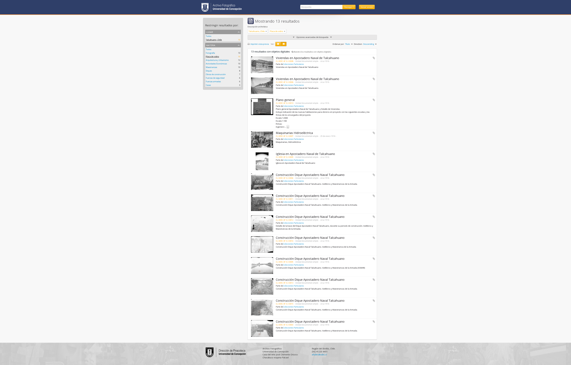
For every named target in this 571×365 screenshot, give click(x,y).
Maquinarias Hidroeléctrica (294, 133)
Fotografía (210, 53)
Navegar (348, 7)
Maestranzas (211, 67)
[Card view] (278, 44)
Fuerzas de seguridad (215, 78)
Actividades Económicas (216, 63)
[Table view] (284, 44)
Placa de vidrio (212, 56)
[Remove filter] (266, 31)
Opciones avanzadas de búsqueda (312, 37)
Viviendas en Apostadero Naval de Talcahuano (307, 58)
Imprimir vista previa (259, 44)
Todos (208, 36)
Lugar (209, 32)
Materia (210, 45)
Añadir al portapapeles (373, 57)
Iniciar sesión (367, 7)
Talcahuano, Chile (214, 39)
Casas (208, 85)
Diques (209, 70)
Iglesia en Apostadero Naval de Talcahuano (305, 154)
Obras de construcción (216, 74)
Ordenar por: (338, 44)
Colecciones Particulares (293, 64)
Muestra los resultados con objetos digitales (312, 52)
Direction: (358, 44)
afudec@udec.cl (319, 354)
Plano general (285, 100)
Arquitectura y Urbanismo (217, 60)
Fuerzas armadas (213, 81)
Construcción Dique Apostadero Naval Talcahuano (310, 175)
